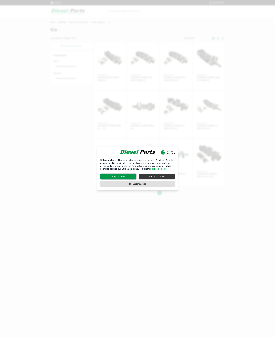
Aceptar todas (118, 176)
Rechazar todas (156, 176)
